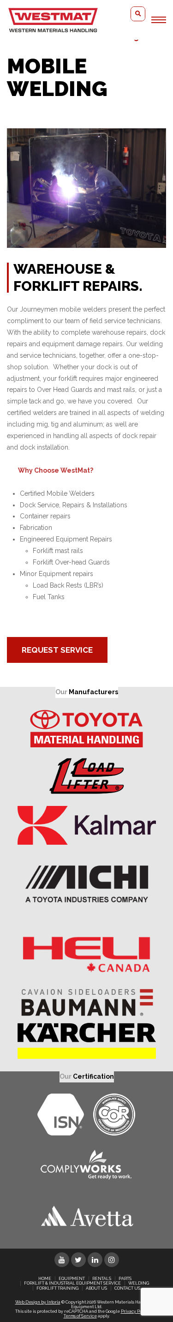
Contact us (127, 1288)
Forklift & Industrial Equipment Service (72, 1283)
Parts (125, 1278)
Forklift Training (57, 1288)
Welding (138, 1283)
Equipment (72, 1278)
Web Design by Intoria (37, 1302)
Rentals (101, 1278)
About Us (96, 1288)
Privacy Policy (135, 1311)
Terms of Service (80, 1316)
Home (44, 1278)
